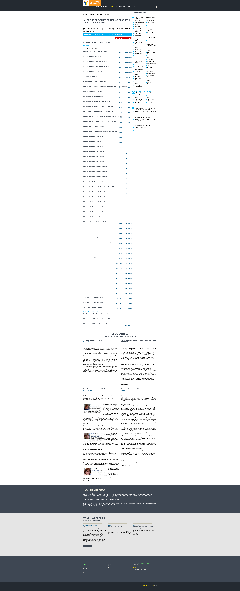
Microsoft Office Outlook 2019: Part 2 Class (94, 201)
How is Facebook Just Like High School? (94, 389)
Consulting (96, 6)
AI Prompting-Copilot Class (90, 76)
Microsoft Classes (151, 25)
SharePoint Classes (151, 63)
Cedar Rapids (151, 533)
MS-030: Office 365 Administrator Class (93, 262)
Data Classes (137, 59)
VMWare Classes (151, 73)
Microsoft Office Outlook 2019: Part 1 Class (94, 196)
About (129, 6)
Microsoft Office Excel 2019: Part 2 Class (94, 156)
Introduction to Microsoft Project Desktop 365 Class (97, 101)
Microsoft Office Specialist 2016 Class (93, 216)
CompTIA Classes (138, 53)
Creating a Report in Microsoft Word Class (94, 81)
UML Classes (150, 71)
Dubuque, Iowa (137, 533)
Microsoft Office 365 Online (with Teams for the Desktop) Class (100, 131)
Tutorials (84, 569)
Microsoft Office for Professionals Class (94, 181)
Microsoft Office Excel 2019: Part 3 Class (94, 161)
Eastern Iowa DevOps (88, 505)
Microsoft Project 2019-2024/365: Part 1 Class (95, 247)
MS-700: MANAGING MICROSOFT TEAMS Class (96, 277)
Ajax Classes (137, 26)
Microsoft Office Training (89, 31)
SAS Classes (150, 59)
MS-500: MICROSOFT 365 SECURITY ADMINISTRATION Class (99, 272)
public (118, 28)
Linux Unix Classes (151, 20)
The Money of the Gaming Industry (92, 340)
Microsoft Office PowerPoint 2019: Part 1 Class (95, 206)
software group (148, 585)
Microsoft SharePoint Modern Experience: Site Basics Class (99, 324)
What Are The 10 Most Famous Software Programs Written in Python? (136, 462)
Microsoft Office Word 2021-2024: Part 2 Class (95, 227)
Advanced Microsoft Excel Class (92, 56)
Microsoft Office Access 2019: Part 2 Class (94, 141)
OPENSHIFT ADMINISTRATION (142, 116)
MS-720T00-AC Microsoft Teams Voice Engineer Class (97, 287)
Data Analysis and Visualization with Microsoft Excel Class (99, 313)
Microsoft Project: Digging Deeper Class (94, 257)
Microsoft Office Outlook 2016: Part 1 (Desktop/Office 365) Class (100, 186)
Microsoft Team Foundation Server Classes (151, 37)
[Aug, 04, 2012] (86, 341)
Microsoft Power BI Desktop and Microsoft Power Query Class (100, 242)
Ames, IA (139, 531)
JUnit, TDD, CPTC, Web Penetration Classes (139, 86)
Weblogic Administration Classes (150, 84)
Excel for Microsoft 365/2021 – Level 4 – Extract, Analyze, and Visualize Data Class (105, 86)
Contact (134, 6)
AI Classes (137, 24)
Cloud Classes (138, 51)
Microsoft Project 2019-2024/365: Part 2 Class (95, 252)
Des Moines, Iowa (105, 14)
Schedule (84, 567)
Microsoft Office (96, 14)
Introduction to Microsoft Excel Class (93, 96)
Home (84, 14)
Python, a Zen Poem (126, 465)
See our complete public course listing (143, 130)
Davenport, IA (152, 531)
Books (84, 575)
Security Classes (150, 61)
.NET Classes (137, 20)
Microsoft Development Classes (150, 29)
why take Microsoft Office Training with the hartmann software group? (93, 527)
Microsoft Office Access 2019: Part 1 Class (94, 136)
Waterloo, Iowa (144, 531)
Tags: (91, 341)
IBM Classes (137, 76)
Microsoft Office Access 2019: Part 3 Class (94, 146)
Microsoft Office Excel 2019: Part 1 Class (94, 151)
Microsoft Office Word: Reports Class (93, 237)
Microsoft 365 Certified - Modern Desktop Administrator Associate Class (102, 116)
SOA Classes (150, 65)
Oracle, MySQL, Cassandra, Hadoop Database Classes (151, 45)
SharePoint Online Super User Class (93, 302)
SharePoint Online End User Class (92, 292)
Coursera (134, 358)
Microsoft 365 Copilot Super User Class (93, 126)
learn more (87, 545)
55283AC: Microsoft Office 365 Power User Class (96, 51)
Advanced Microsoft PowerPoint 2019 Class (95, 61)
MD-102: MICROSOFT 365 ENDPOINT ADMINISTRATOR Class (99, 111)
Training (111, 6)
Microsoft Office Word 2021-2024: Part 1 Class (95, 222)
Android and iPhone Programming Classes (139, 30)
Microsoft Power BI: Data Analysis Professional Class (97, 318)
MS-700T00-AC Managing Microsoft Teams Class (96, 282)
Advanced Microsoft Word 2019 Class (93, 71)
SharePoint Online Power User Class (93, 297)
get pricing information (123, 38)
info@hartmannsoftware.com (143, 563)
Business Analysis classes (92, 48)
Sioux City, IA (144, 533)
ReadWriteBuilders (140, 374)
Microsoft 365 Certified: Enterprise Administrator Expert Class (100, 121)
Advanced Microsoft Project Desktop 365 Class (96, 66)
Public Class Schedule (120, 6)
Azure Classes (138, 33)
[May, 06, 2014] (123, 390)
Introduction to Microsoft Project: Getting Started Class (98, 106)
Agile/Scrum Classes (139, 22)
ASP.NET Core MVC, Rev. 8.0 (141, 124)
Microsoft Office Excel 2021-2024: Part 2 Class (95, 171)
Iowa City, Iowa (137, 530)
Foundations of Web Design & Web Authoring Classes (139, 68)
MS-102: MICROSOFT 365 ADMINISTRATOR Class (96, 267)
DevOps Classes (138, 64)
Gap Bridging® (85, 565)
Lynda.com (123, 370)
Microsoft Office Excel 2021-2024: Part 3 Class (95, 176)
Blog (84, 571)
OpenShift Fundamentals (140, 127)
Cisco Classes (138, 49)
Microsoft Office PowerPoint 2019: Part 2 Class (95, 211)
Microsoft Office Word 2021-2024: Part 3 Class (95, 232)
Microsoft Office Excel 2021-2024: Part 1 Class (95, 166)
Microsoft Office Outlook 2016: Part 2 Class (94, 191)
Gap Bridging (104, 6)
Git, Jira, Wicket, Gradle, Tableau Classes (138, 73)
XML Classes (150, 87)
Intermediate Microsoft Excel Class (92, 91)
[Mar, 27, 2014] (86, 390)
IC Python (96, 505)
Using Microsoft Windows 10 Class (92, 307)
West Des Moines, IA (145, 530)
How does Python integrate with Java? (131, 389)
